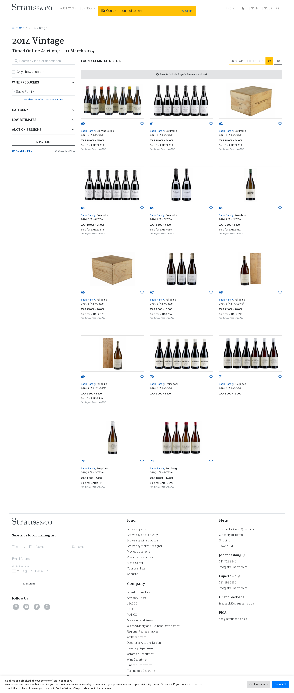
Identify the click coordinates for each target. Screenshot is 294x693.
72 (83, 461)
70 (152, 377)
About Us (133, 574)
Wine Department (137, 659)
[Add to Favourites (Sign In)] (142, 124)
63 (83, 208)
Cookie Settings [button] (258, 684)
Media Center (135, 562)
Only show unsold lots (32, 72)
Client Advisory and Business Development (153, 626)
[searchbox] (37, 91)
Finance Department (139, 665)
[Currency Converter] (243, 8)
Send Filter (24, 151)
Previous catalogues (140, 557)
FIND (228, 8)
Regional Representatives (143, 631)
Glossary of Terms (231, 534)
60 (83, 124)
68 (221, 292)
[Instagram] (16, 606)
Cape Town (228, 576)
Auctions (18, 28)
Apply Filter (43, 141)
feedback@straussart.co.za (236, 603)
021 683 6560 (227, 582)
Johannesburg (230, 555)
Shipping (224, 540)
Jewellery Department (140, 648)
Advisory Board (137, 597)
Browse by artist (137, 529)
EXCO (130, 609)
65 (221, 208)
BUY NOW (86, 8)
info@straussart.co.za (233, 567)
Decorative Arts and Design (144, 642)
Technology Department (142, 670)
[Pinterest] (47, 606)
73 (152, 461)
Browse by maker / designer (144, 546)
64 (152, 208)
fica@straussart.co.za (233, 619)
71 (221, 377)
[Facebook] (37, 606)
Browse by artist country (142, 534)
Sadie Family (88, 130)
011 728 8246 (227, 561)
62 (221, 124)
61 (152, 124)
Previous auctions (138, 551)
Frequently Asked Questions (236, 529)
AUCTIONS (67, 8)
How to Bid (226, 546)
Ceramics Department (140, 654)
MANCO (132, 614)
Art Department (136, 637)
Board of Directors (138, 592)
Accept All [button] (281, 684)
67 (152, 292)
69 (83, 377)
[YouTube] (26, 606)
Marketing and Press (140, 620)
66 (83, 292)
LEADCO (132, 603)
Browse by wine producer (143, 540)
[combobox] (43, 92)
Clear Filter (66, 151)
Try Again (186, 10)
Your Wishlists (136, 568)
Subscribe (29, 583)
